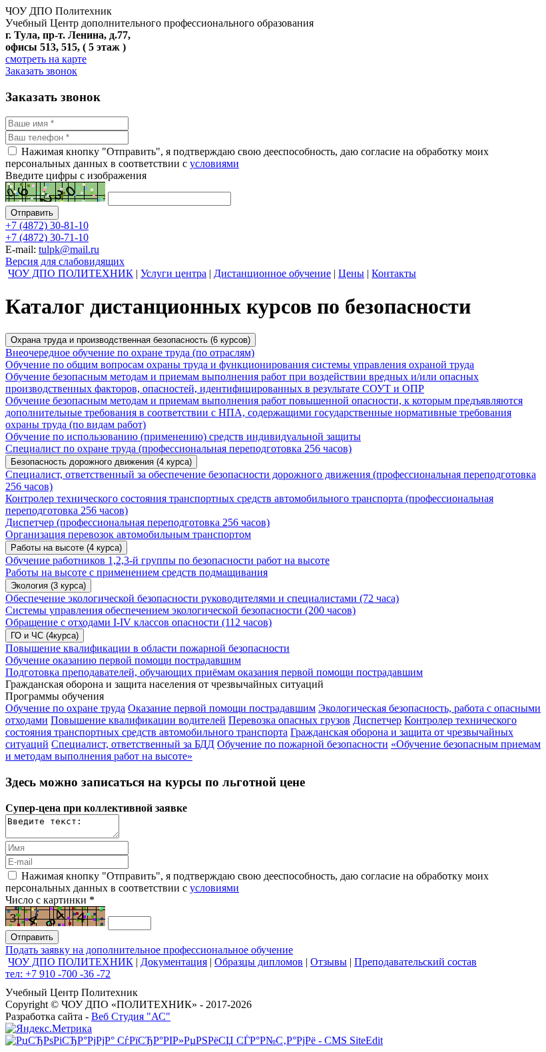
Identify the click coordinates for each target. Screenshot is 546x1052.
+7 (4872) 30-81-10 (47, 225)
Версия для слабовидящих (65, 261)
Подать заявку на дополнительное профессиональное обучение (149, 949)
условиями (214, 163)
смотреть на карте (46, 59)
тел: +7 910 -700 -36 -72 (58, 973)
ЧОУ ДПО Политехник (58, 11)
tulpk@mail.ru (69, 249)
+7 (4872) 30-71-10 (47, 237)
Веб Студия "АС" (130, 1016)
